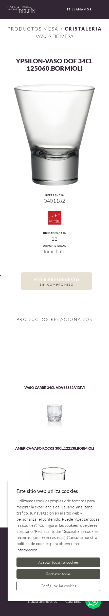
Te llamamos (79, 9)
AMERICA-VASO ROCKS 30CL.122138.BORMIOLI (54, 448)
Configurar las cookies (58, 585)
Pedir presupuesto (56, 281)
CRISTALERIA (83, 29)
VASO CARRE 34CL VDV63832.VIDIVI (54, 387)
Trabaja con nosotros (42, 602)
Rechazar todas (58, 573)
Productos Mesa (33, 29)
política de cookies (32, 544)
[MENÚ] (101, 9)
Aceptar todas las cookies (58, 562)
